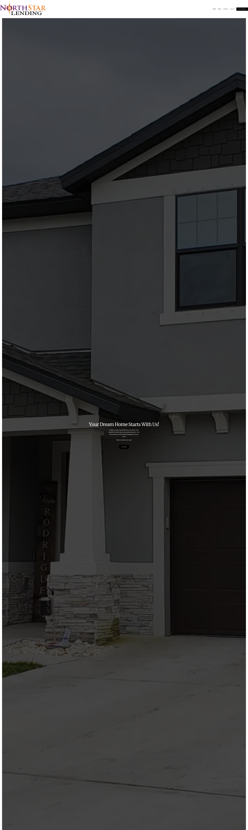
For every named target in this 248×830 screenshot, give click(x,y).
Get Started (124, 446)
